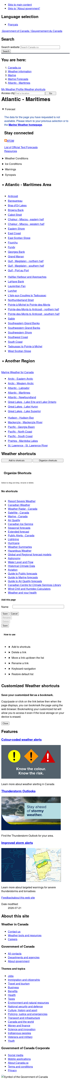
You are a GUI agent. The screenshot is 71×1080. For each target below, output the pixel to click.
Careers (12, 939)
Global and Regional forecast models (29, 554)
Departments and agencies (23, 957)
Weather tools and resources (24, 935)
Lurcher (12, 291)
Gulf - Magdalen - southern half (26, 266)
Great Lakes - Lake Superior (24, 411)
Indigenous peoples (19, 1033)
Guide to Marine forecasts (23, 577)
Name (4, 607)
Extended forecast (18, 531)
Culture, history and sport (22, 1010)
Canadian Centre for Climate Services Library (34, 585)
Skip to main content (20, 4)
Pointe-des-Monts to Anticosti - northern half (33, 309)
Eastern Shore (16, 228)
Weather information (20, 71)
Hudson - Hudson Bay (21, 417)
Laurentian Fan (17, 286)
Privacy (12, 1070)
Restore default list (22, 674)
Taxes (11, 999)
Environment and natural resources (28, 1002)
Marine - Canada (18, 516)
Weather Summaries (20, 547)
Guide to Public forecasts (22, 573)
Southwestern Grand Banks (24, 328)
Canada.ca (14, 67)
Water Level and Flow (20, 562)
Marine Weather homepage (25, 125)
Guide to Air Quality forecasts (25, 581)
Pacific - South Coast (20, 436)
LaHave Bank (16, 281)
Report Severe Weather (22, 501)
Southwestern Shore (20, 332)
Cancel (14, 613)
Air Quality (14, 520)
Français (13, 24)
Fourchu (13, 242)
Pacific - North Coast (20, 431)
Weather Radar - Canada (22, 509)
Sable (11, 318)
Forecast (10, 109)
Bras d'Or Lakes (17, 205)
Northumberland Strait (21, 300)
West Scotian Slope (19, 351)
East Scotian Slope (19, 238)
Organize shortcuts (48, 460)
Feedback (18, 897)
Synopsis (10, 175)
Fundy (11, 247)
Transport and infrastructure (24, 1018)
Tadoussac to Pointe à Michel (25, 346)
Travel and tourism (19, 983)
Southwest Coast (18, 337)
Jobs (11, 976)
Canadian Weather (19, 505)
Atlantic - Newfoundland (22, 397)
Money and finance (19, 1025)
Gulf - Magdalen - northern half (25, 261)
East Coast (14, 233)
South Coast (15, 342)
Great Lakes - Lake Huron (23, 406)
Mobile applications (19, 1059)
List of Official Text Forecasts (21, 147)
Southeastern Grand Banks (24, 323)
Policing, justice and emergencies (27, 1014)
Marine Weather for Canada (17, 372)
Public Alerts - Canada (21, 535)
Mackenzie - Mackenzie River (25, 422)
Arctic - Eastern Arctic (20, 379)
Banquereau (15, 201)
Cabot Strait (15, 215)
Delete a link (19, 652)
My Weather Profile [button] (12, 89)
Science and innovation (22, 1029)
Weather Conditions (16, 158)
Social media (15, 1055)
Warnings (10, 169)
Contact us (14, 931)
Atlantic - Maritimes (19, 83)
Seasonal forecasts (19, 528)
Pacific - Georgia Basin (21, 427)
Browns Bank (16, 210)
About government (18, 961)
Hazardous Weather (19, 551)
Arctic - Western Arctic (21, 383)
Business (13, 987)
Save (5, 613)
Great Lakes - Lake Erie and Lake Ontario (32, 402)
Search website (10, 47)
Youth (11, 1041)
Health (12, 995)
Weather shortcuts (34, 89)
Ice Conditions (13, 164)
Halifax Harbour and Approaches (27, 277)
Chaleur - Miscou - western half (26, 224)
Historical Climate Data (21, 566)
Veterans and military (20, 1037)
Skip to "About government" (24, 8)
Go (50, 93)
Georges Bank (16, 252)
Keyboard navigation (24, 668)
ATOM (10, 141)
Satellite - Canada (18, 512)
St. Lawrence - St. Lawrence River (28, 445)
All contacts (14, 953)
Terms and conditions (20, 1066)
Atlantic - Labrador (18, 388)
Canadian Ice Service (20, 524)
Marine (12, 75)
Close (5, 723)
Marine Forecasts (18, 79)
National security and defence (25, 1006)
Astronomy (14, 558)
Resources (10, 151)
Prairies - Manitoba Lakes (23, 441)
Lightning (13, 539)
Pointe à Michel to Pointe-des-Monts (29, 304)
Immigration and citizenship (24, 980)
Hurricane (13, 543)
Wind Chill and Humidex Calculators (29, 589)
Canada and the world (21, 1022)
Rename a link (20, 663)
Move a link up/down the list (28, 658)
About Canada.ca (18, 1063)
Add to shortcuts (17, 460)
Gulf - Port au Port (18, 270)
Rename (7, 617)
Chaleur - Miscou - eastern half (26, 219)
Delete (6, 621)
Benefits (13, 991)
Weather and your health (22, 592)
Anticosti (13, 196)
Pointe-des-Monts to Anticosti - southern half (33, 314)
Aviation (13, 570)
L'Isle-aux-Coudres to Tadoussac (27, 295)
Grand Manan (16, 256)
